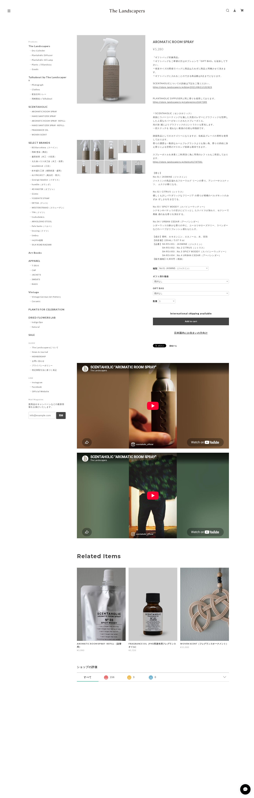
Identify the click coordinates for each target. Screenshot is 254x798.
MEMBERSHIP (39, 356)
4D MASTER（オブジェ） (44, 189)
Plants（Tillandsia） (42, 64)
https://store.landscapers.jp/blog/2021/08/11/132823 (182, 87)
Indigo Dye (37, 322)
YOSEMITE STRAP (40, 198)
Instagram (37, 382)
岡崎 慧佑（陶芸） (40, 152)
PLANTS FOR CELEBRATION (46, 309)
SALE (32, 335)
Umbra (35, 235)
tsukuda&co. (38, 217)
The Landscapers (39, 46)
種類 (155, 268)
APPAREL (34, 261)
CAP (34, 270)
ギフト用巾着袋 (161, 276)
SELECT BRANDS (39, 142)
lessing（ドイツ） (41, 231)
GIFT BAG (158, 288)
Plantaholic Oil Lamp (42, 60)
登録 (61, 415)
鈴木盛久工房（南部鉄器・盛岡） (47, 170)
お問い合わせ (38, 361)
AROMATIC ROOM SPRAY (44, 111)
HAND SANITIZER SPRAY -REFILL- (48, 125)
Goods (35, 69)
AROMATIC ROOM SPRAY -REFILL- (49, 121)
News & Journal (40, 352)
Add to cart (191, 321)
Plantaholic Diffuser (42, 55)
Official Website (40, 391)
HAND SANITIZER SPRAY (44, 116)
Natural (36, 327)
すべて (88, 677)
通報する (173, 346)
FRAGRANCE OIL (40, 130)
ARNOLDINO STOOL (42, 221)
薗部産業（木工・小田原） (44, 156)
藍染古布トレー (39, 94)
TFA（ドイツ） (39, 212)
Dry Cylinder (38, 50)
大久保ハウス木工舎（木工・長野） (48, 161)
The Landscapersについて (45, 347)
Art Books (35, 252)
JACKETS (36, 275)
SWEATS (36, 279)
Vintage (34, 292)
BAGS (35, 284)
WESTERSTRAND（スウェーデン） (48, 207)
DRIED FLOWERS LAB (42, 317)
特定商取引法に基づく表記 (44, 370)
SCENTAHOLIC (38, 106)
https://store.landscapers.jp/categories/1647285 (180, 102)
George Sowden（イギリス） (46, 180)
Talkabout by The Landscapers (48, 79)
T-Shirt (35, 265)
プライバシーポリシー (42, 365)
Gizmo (35, 194)
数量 (155, 301)
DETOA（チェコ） (40, 203)
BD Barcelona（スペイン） (45, 147)
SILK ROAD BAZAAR (42, 244)
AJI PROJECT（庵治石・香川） (46, 175)
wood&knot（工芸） (41, 166)
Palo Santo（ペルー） (42, 226)
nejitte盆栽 (37, 240)
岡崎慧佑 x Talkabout (42, 99)
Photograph (38, 85)
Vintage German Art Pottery (46, 297)
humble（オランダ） (42, 184)
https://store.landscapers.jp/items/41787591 (178, 162)
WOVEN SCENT (39, 134)
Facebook (37, 387)
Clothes (36, 89)
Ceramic (36, 301)
